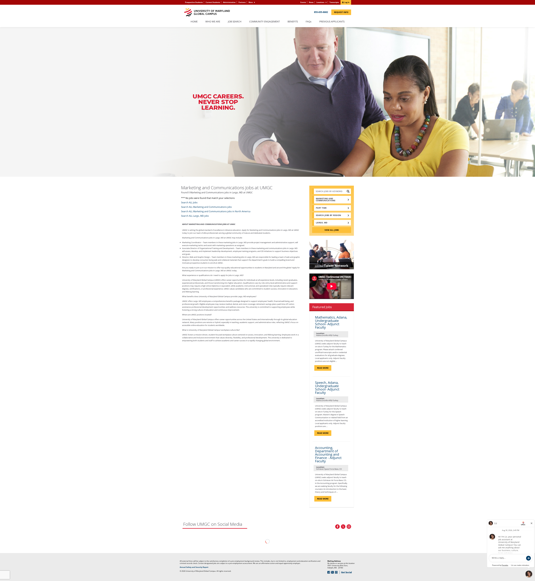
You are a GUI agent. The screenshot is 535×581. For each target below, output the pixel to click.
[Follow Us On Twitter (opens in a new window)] (343, 526)
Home (194, 21)
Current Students (213, 2)
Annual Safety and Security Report (197, 567)
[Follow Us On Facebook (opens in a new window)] (337, 526)
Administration (229, 2)
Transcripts (334, 2)
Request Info (342, 13)
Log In (346, 2)
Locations (320, 2)
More (251, 2)
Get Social (346, 572)
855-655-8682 (321, 12)
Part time (321, 208)
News (311, 2)
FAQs (309, 21)
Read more (324, 368)
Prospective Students (194, 2)
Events (303, 2)
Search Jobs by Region (328, 215)
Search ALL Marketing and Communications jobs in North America (215, 211)
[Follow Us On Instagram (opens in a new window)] (349, 526)
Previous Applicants (333, 23)
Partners (242, 2)
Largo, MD (321, 222)
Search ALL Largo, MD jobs (195, 215)
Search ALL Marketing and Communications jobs (206, 206)
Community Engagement (264, 21)
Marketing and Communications (325, 199)
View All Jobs (331, 230)
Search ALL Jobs (189, 202)
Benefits (293, 21)
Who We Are (212, 21)
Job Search (234, 21)
